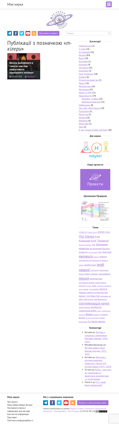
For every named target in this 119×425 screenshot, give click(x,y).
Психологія (84, 111)
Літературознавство (88, 80)
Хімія (81, 127)
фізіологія (96, 315)
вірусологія (93, 252)
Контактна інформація (18, 414)
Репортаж (83, 114)
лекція (84, 278)
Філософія (84, 123)
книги (87, 273)
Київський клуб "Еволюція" (94, 240)
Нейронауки (84, 105)
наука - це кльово (91, 289)
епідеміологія (95, 260)
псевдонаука (84, 307)
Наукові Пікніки (85, 245)
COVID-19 (83, 232)
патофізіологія (100, 299)
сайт (99, 311)
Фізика (82, 117)
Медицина (84, 89)
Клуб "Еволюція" (86, 74)
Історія (82, 49)
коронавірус (105, 273)
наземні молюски (104, 286)
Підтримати (48, 33)
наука (81, 289)
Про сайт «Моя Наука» (89, 108)
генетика (106, 252)
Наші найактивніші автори (19, 404)
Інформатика (85, 46)
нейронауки (88, 299)
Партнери (12, 417)
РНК (93, 245)
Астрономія (84, 52)
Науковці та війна (90, 98)
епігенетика (84, 260)
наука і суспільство (89, 296)
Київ (97, 236)
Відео (81, 58)
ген (99, 252)
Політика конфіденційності (20, 420)
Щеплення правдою (91, 102)
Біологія (82, 55)
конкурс (94, 273)
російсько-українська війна (90, 309)
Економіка (83, 70)
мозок (91, 282)
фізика (89, 314)
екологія (96, 257)
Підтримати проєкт (16, 408)
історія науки (96, 321)
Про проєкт (12, 401)
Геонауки (83, 64)
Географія (83, 61)
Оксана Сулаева (32, 76)
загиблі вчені (90, 264)
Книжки (82, 77)
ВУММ (101, 232)
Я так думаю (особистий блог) (93, 130)
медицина (83, 282)
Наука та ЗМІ (85, 92)
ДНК (107, 232)
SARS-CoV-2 (92, 232)
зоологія (95, 270)
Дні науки (83, 67)
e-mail (93, 402)
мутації (89, 286)
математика (96, 278)
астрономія (96, 248)
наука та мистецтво (97, 292)
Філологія (83, 120)
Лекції (82, 83)
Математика (85, 86)
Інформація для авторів (18, 411)
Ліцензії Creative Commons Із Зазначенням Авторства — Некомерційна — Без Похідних (74, 410)
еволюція (86, 256)
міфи (94, 285)
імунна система (92, 318)
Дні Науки (86, 236)
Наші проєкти (85, 95)
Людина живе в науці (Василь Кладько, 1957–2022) (96, 350)
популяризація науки (94, 303)
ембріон (103, 256)
